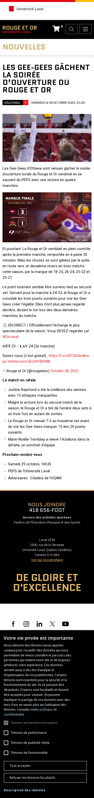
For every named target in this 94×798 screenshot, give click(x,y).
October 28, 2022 (64, 371)
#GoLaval (10, 336)
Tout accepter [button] (20, 766)
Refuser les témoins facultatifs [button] (32, 778)
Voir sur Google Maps (47, 560)
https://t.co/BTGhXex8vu (69, 355)
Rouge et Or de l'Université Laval (20, 29)
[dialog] (47, 714)
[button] (24, 790)
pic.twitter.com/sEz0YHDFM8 (26, 361)
